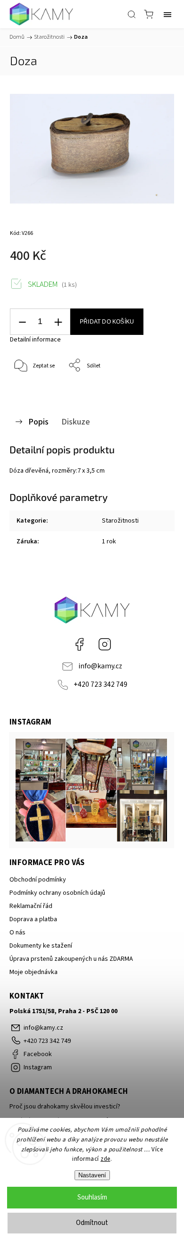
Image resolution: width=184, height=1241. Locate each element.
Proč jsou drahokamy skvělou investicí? (64, 1106)
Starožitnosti (120, 520)
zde (105, 1159)
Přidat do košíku (107, 321)
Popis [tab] (38, 422)
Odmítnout (92, 1223)
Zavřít (154, 390)
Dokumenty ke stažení (40, 945)
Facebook (79, 644)
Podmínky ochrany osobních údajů (57, 893)
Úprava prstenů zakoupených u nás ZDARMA (71, 959)
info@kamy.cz (100, 666)
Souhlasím (92, 1197)
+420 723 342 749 (100, 684)
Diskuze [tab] (75, 422)
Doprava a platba (33, 919)
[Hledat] (132, 14)
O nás (17, 932)
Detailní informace (35, 339)
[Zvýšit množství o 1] (58, 321)
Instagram (105, 644)
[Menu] (167, 14)
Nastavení (92, 1175)
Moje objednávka (33, 972)
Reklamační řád (30, 906)
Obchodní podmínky (37, 879)
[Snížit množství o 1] (22, 321)
